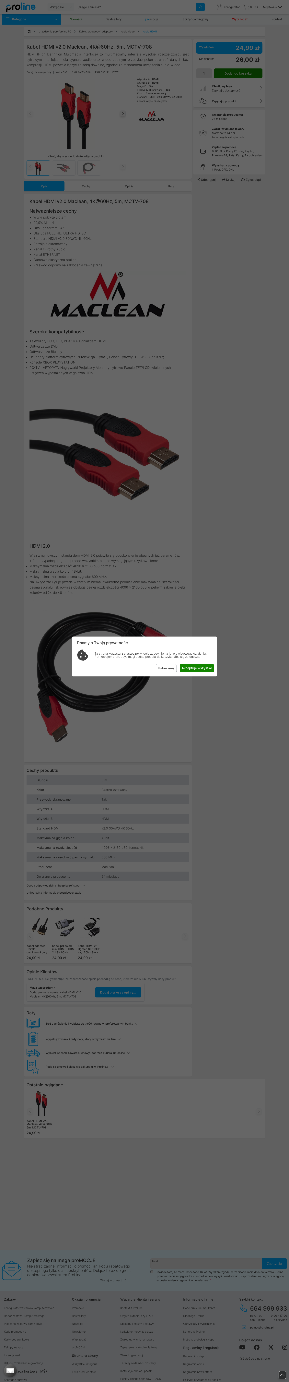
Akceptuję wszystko (197, 668)
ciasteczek (131, 653)
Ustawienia (166, 668)
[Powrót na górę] (282, 1375)
